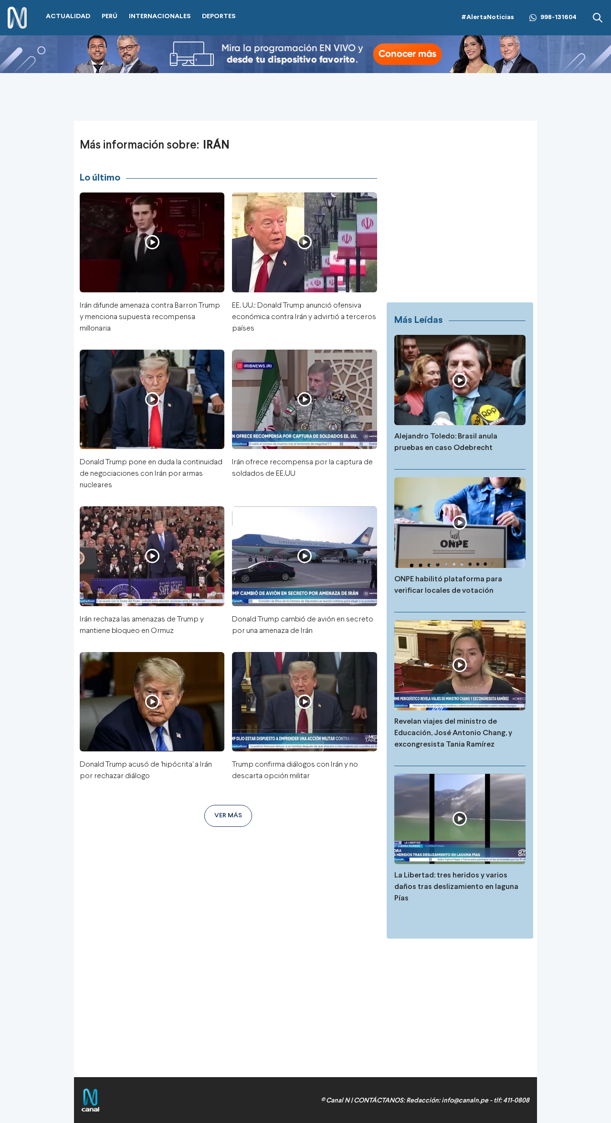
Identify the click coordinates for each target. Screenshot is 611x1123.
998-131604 (558, 17)
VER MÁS (228, 816)
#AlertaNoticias (487, 17)
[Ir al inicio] (17, 18)
